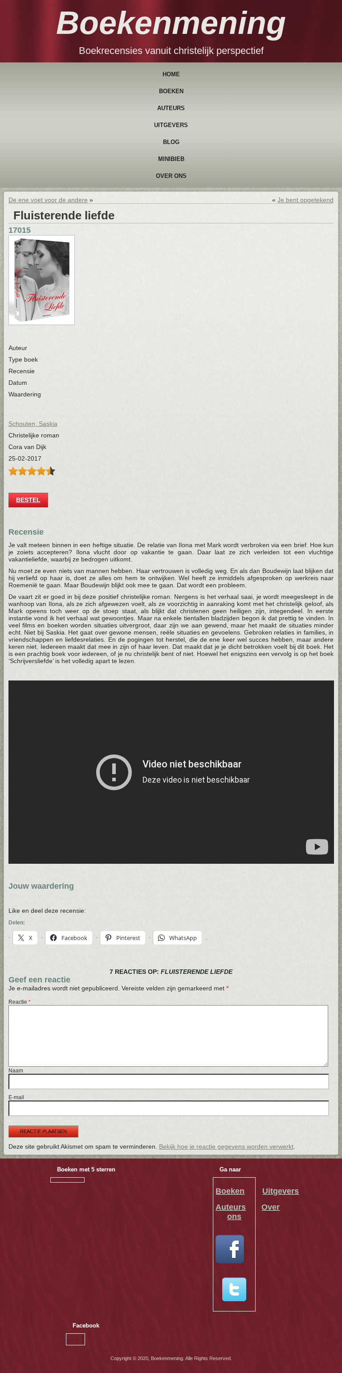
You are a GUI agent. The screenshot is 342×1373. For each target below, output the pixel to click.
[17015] (41, 322)
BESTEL (28, 499)
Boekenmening (171, 23)
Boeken (171, 91)
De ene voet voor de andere (48, 199)
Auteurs (171, 108)
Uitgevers (171, 125)
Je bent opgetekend (305, 199)
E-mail (16, 1097)
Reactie (19, 1002)
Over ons (171, 176)
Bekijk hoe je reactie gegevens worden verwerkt (226, 1146)
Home (171, 74)
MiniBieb (171, 159)
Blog (171, 142)
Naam (15, 1071)
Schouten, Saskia (32, 423)
